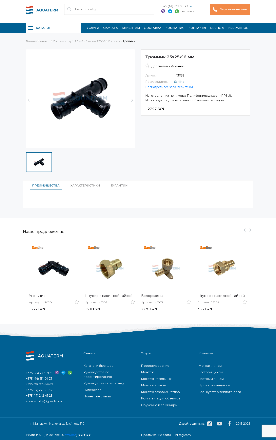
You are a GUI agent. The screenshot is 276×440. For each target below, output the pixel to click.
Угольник (37, 296)
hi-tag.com (183, 435)
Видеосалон (93, 390)
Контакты (197, 28)
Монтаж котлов (153, 385)
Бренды (217, 28)
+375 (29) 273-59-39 (39, 384)
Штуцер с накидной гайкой (109, 296)
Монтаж (147, 372)
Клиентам (131, 28)
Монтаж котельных (156, 379)
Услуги (93, 28)
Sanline (179, 82)
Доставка (152, 28)
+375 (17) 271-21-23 (39, 390)
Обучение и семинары (159, 405)
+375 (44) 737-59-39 (174, 6)
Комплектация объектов (160, 398)
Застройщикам (211, 372)
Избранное (238, 28)
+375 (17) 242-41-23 (39, 395)
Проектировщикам (214, 385)
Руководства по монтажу (103, 383)
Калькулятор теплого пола (220, 392)
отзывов (70, 435)
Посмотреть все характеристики (169, 87)
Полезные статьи (97, 396)
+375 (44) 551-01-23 (39, 378)
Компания (174, 28)
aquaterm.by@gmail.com (44, 401)
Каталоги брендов (98, 366)
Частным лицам (211, 379)
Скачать (110, 28)
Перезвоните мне (233, 9)
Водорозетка (152, 296)
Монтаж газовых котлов (160, 392)
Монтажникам (210, 366)
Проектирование (155, 366)
